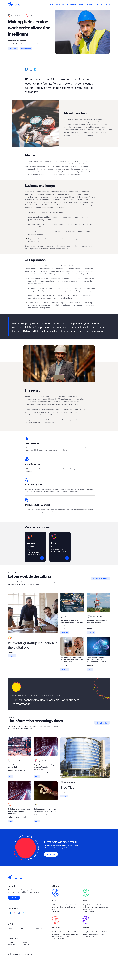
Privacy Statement (11, 943)
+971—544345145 (89, 911)
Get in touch (51, 854)
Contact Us (38, 928)
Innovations (60, 4)
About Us (98, 4)
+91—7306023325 (58, 911)
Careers (90, 4)
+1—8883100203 (89, 936)
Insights (81, 4)
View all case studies (100, 578)
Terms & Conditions (26, 943)
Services (50, 4)
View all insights (102, 723)
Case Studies (71, 4)
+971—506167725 (58, 938)
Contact (107, 4)
